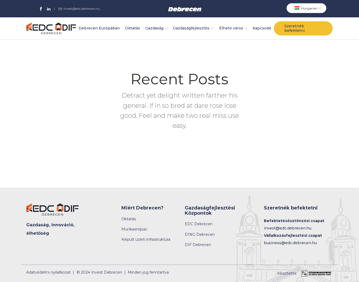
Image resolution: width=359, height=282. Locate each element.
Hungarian (308, 8)
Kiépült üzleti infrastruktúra (145, 240)
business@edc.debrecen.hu (290, 242)
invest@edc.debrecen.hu (82, 9)
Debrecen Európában (99, 28)
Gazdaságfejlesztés (191, 28)
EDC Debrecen (199, 224)
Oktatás (132, 28)
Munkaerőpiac (134, 229)
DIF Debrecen (198, 245)
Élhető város (231, 28)
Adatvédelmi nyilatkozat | (50, 272)
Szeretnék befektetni (294, 28)
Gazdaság (154, 28)
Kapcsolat (262, 28)
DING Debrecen (200, 235)
